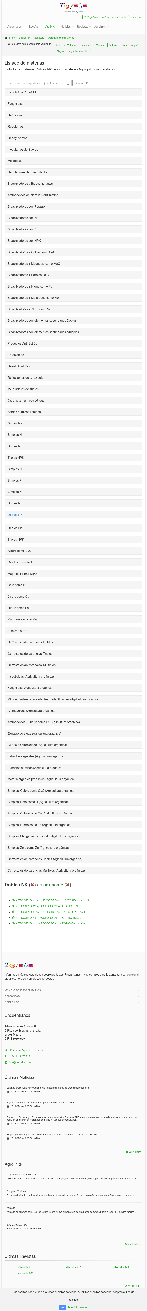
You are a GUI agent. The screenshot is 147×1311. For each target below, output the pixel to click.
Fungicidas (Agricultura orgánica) (30, 687)
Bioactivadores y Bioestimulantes (30, 183)
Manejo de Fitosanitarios (23, 990)
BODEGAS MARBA (17, 1224)
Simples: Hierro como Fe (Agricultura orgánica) (39, 825)
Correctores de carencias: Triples (30, 653)
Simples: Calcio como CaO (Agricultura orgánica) (41, 790)
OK (62, 1307)
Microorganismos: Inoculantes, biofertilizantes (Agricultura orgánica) (54, 699)
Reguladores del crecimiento (27, 172)
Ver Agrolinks (134, 1243)
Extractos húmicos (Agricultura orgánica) (35, 767)
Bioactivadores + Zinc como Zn (29, 309)
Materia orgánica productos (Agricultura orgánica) (41, 779)
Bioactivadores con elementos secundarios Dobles (42, 320)
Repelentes (15, 126)
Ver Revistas (134, 1286)
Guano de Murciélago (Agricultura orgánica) (37, 744)
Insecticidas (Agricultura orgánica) (31, 676)
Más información (78, 1307)
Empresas (86, 45)
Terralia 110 (74, 1267)
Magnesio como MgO (22, 573)
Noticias (66, 26)
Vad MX (50, 26)
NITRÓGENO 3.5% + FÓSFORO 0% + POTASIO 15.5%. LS (51, 912)
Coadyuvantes (17, 138)
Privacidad (12, 996)
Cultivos (113, 45)
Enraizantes (16, 354)
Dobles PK (15, 528)
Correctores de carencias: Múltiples (32, 665)
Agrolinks (100, 26)
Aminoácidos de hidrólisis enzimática (33, 195)
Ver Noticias (135, 1151)
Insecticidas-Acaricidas (23, 92)
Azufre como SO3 (20, 550)
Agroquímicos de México (61, 37)
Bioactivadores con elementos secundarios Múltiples (43, 332)
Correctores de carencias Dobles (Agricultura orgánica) (45, 859)
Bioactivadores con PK (23, 229)
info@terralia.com (20, 1062)
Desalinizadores (19, 366)
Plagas (60, 51)
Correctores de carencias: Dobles (30, 642)
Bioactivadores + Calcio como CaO (31, 252)
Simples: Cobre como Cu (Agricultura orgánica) (40, 813)
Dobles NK (24, 37)
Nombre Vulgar (130, 45)
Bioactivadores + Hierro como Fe (30, 286)
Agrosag (11, 1207)
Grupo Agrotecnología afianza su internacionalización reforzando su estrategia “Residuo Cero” (56, 1134)
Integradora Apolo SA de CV (21, 1174)
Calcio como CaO (20, 562)
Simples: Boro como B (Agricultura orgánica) (38, 802)
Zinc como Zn (17, 630)
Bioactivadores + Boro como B (28, 275)
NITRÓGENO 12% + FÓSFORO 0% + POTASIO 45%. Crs (50, 923)
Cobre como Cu (18, 596)
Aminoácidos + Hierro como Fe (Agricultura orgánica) (44, 722)
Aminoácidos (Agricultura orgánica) (32, 710)
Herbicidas (15, 115)
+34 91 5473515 (19, 1056)
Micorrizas (15, 160)
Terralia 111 (26, 1267)
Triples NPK (16, 457)
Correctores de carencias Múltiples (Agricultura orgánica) (46, 870)
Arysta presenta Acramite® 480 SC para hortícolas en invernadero (41, 1102)
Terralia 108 (26, 1273)
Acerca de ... (13, 1002)
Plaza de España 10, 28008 (26, 1050)
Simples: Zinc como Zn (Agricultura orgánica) (38, 847)
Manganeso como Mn (22, 619)
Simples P (15, 480)
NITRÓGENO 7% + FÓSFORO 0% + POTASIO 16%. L (48, 917)
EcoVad (33, 26)
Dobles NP (15, 446)
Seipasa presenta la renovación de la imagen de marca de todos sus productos (48, 1087)
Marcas (100, 45)
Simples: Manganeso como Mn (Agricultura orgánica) (44, 836)
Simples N (15, 434)
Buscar (79, 83)
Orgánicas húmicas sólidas (26, 400)
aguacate (39, 37)
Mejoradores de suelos (23, 389)
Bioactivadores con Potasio (26, 206)
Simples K (15, 491)
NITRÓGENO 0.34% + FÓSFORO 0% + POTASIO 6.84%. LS (52, 900)
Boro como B (16, 585)
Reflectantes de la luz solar (26, 377)
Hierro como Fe (18, 608)
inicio (12, 37)
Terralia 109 (122, 1267)
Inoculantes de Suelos (23, 149)
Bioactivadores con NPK (24, 240)
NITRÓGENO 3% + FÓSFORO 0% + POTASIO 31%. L (48, 906)
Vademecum (15, 26)
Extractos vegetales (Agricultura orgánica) (36, 756)
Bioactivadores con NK (23, 217)
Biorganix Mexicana (17, 1191)
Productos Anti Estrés (22, 343)
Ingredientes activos (79, 51)
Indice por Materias (66, 45)
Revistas (82, 26)
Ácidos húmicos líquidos (24, 412)
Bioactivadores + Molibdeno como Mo (33, 297)
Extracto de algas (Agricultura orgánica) (34, 733)
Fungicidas (15, 103)
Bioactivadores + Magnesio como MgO (34, 263)
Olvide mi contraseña (115, 17)
